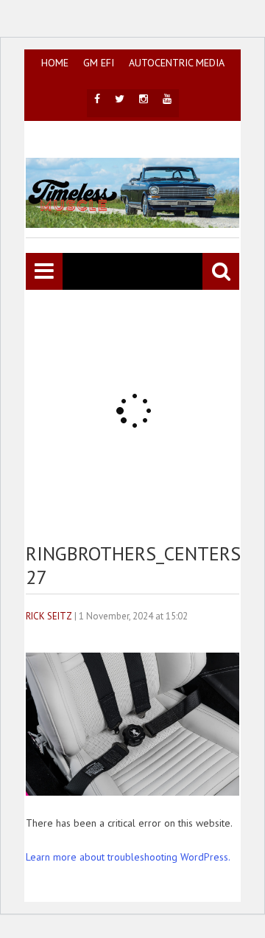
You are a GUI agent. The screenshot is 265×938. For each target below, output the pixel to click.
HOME (54, 62)
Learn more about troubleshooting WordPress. (128, 857)
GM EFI (98, 62)
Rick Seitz (49, 616)
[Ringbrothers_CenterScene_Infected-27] (132, 792)
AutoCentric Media (177, 62)
